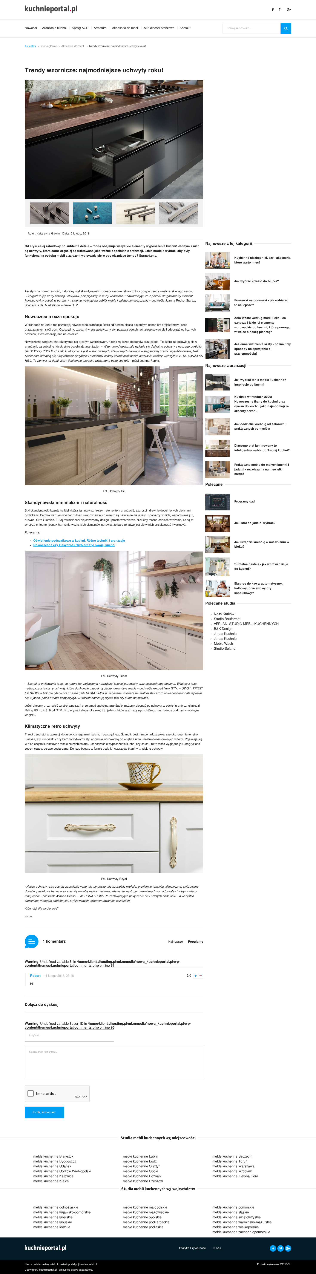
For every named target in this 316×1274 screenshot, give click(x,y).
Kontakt (185, 28)
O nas (217, 1248)
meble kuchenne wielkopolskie (235, 1227)
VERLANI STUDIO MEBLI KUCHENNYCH (246, 624)
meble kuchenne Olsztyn (141, 1166)
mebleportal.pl (50, 1264)
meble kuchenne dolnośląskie (55, 1207)
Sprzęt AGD (80, 28)
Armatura (100, 28)
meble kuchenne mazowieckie (146, 1212)
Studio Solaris (224, 648)
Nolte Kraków (224, 614)
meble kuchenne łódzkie (51, 1227)
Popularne (195, 941)
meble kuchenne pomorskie (233, 1207)
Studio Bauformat (227, 619)
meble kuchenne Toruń (229, 1161)
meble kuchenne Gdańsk (52, 1166)
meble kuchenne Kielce (51, 1181)
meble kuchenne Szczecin (232, 1156)
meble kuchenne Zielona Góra (235, 1176)
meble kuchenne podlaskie (143, 1227)
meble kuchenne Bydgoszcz (54, 1161)
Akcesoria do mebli (125, 28)
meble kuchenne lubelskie (53, 1217)
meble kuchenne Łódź (140, 1161)
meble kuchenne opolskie (142, 1217)
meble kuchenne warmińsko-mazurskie (242, 1222)
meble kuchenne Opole (140, 1171)
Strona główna (48, 46)
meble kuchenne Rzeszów (143, 1181)
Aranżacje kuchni (54, 28)
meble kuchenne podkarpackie (146, 1222)
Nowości (31, 28)
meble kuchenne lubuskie (52, 1222)
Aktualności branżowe (159, 28)
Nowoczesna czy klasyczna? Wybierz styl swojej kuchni (74, 545)
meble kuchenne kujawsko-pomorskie (62, 1212)
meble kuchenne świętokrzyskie (236, 1217)
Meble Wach (223, 643)
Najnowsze (175, 941)
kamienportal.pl (88, 1264)
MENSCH (285, 1264)
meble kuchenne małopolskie (145, 1207)
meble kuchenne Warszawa (233, 1166)
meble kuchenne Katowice (53, 1176)
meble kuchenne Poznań (142, 1176)
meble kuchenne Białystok (53, 1156)
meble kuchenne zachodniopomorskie (241, 1232)
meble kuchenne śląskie (230, 1212)
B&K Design (223, 629)
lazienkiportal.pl (69, 1264)
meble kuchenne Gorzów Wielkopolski (62, 1171)
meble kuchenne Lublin (140, 1156)
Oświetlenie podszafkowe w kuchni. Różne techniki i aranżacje (79, 540)
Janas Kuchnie (225, 633)
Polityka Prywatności (192, 1248)
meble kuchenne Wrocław (232, 1171)
